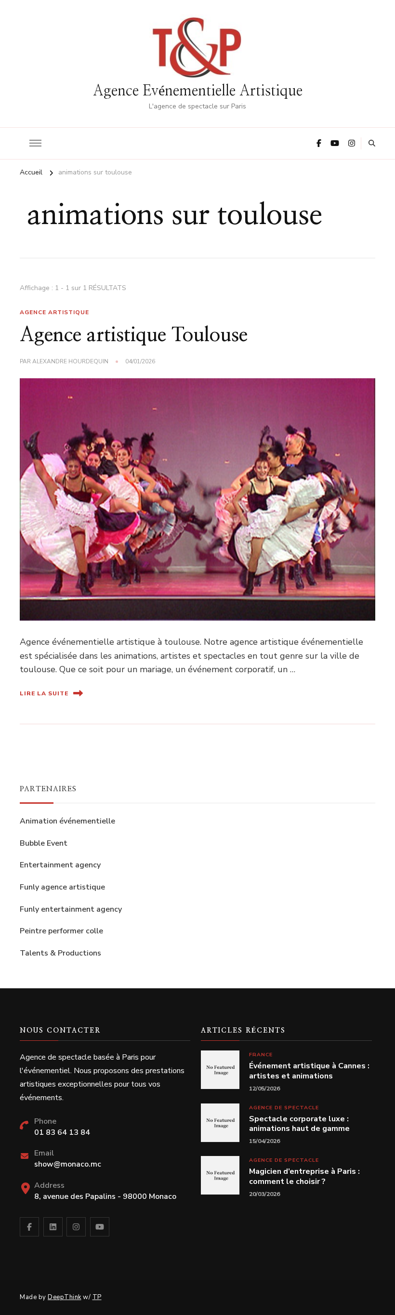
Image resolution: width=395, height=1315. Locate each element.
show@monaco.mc (67, 1164)
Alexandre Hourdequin (70, 361)
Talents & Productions (60, 953)
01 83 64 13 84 (62, 1132)
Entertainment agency (60, 865)
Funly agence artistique (62, 887)
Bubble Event (43, 843)
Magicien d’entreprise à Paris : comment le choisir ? (304, 1177)
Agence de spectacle (284, 1107)
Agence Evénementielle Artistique (198, 91)
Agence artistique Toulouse (134, 335)
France (261, 1054)
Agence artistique (54, 312)
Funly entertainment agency (71, 909)
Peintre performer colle (61, 931)
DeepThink (64, 1297)
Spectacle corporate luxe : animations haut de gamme (299, 1124)
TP (97, 1297)
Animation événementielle (67, 821)
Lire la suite (44, 693)
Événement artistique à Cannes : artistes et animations (309, 1071)
